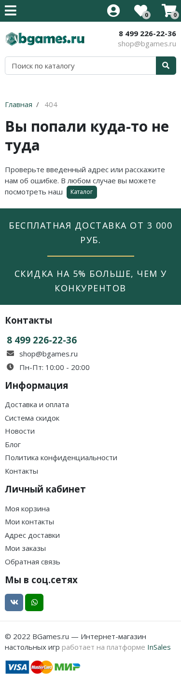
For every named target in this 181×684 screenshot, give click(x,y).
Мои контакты (29, 521)
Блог (13, 444)
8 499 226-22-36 (147, 33)
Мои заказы (25, 548)
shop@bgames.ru (147, 43)
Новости (20, 431)
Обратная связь (32, 561)
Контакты (21, 471)
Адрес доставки (32, 535)
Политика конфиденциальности (61, 457)
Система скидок (32, 418)
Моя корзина (27, 508)
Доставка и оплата (37, 404)
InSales (159, 647)
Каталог (81, 192)
